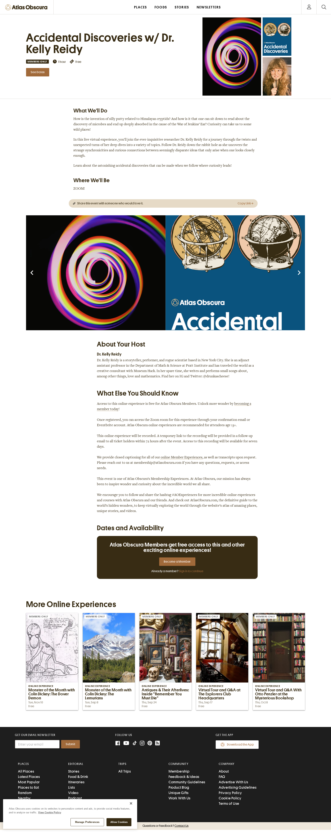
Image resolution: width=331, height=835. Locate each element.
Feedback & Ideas (184, 776)
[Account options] (309, 7)
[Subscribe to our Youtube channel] (126, 743)
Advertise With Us (233, 782)
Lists (71, 787)
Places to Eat (28, 787)
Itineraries (76, 782)
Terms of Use (229, 803)
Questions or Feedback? (165, 825)
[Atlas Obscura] (27, 7)
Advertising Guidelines (238, 787)
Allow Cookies (119, 822)
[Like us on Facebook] (117, 743)
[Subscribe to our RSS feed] (157, 743)
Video (73, 793)
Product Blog (179, 787)
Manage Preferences (87, 822)
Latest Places (29, 776)
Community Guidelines (187, 782)
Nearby (24, 798)
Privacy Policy (230, 793)
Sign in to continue (191, 571)
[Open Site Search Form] (324, 7)
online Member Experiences (181, 457)
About (224, 771)
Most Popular (29, 782)
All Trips (124, 771)
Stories (73, 771)
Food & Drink (78, 776)
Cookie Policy (230, 798)
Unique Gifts (179, 793)
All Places (26, 771)
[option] (96, 273)
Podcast (75, 798)
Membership (179, 771)
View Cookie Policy (49, 812)
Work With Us (180, 798)
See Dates (38, 72)
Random (25, 793)
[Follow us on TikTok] (135, 744)
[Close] (131, 803)
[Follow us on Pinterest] (149, 743)
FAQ (222, 776)
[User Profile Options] (309, 7)
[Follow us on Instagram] (142, 743)
